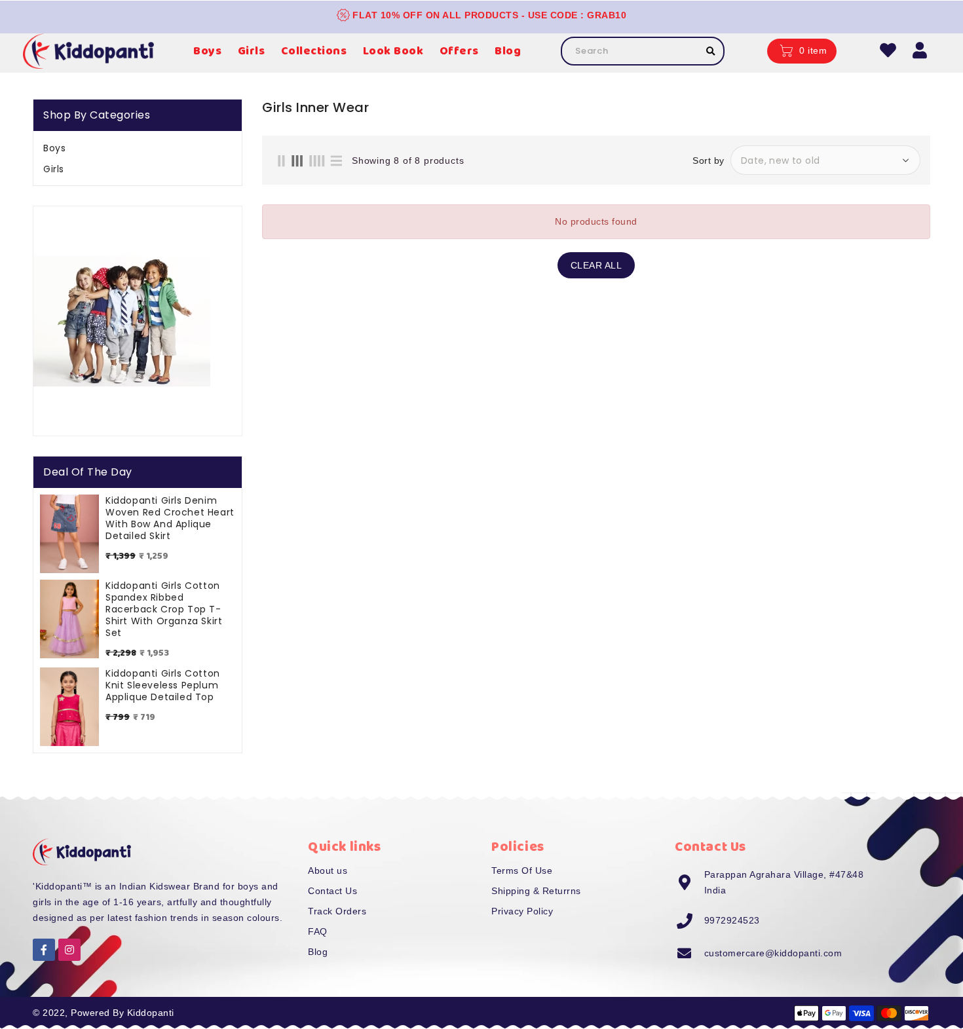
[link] (121, 321)
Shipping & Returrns (536, 891)
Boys (54, 148)
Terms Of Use (521, 870)
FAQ (318, 931)
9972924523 (732, 920)
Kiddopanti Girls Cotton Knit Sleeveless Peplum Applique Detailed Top (162, 685)
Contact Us (332, 891)
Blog (318, 951)
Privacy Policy (522, 911)
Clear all (596, 265)
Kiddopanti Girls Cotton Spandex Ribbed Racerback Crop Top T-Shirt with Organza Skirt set (163, 609)
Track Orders (337, 911)
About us (327, 870)
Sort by (708, 160)
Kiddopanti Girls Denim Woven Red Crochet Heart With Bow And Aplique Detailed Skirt (170, 518)
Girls (53, 169)
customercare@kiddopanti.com (773, 953)
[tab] (137, 148)
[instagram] (69, 950)
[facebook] (44, 950)
